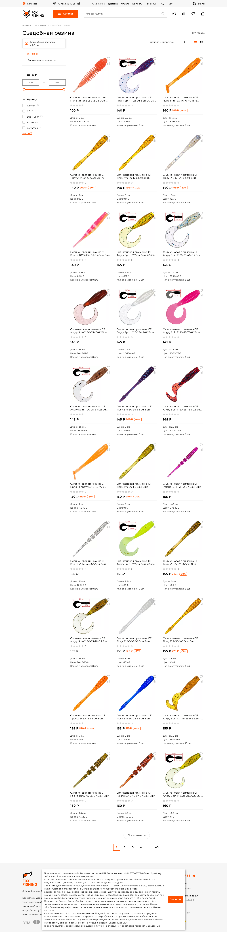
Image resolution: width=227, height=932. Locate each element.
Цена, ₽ (32, 74)
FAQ (162, 3)
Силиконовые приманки (42, 60)
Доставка (113, 3)
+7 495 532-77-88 (66, 3)
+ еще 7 (27, 133)
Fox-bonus (151, 3)
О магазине (98, 3)
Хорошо (175, 899)
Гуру (170, 3)
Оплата (125, 3)
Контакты (137, 3)
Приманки (31, 53)
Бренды (32, 99)
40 (157, 847)
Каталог (68, 13)
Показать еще (137, 835)
